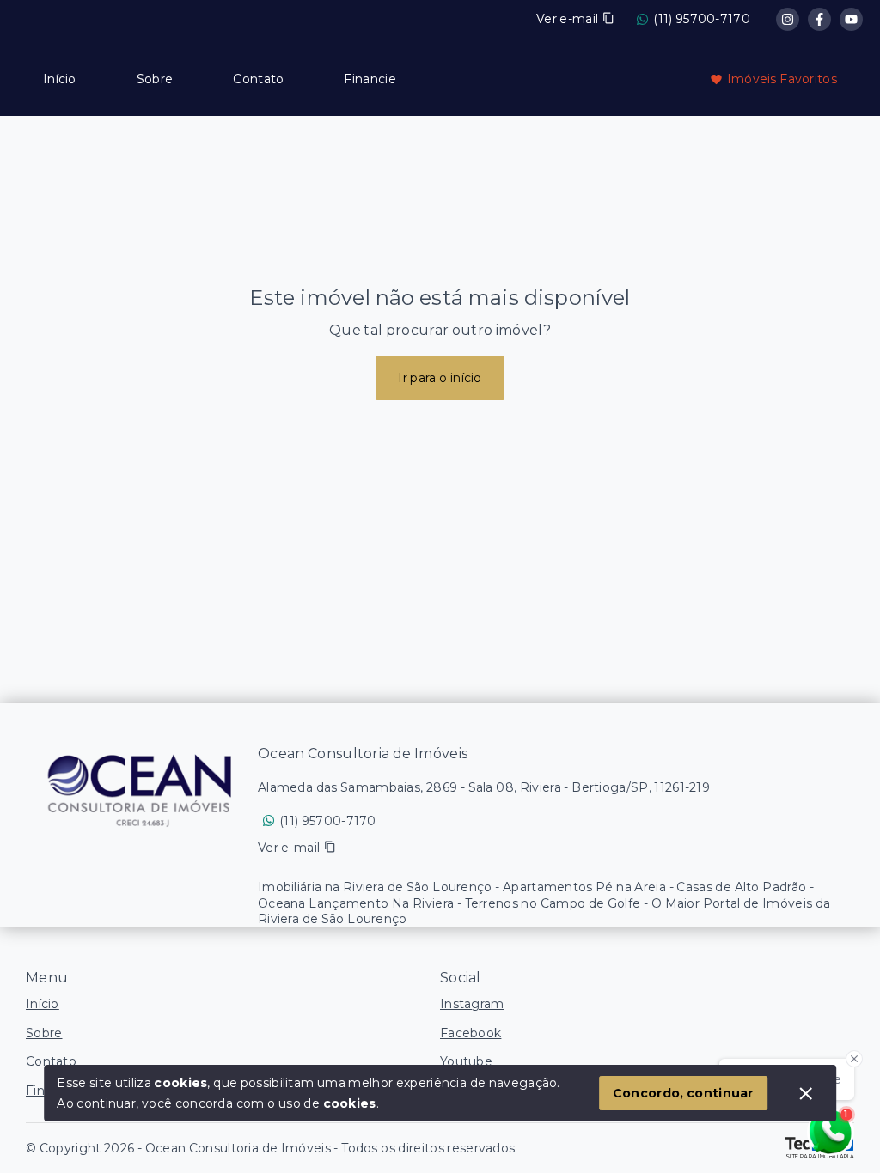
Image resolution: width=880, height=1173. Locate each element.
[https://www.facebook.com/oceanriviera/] (819, 19)
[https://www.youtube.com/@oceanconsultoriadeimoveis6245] (851, 19)
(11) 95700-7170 (701, 19)
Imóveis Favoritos (782, 79)
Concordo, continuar (683, 1093)
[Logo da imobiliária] (142, 789)
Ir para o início (440, 378)
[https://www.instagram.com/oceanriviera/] (787, 19)
